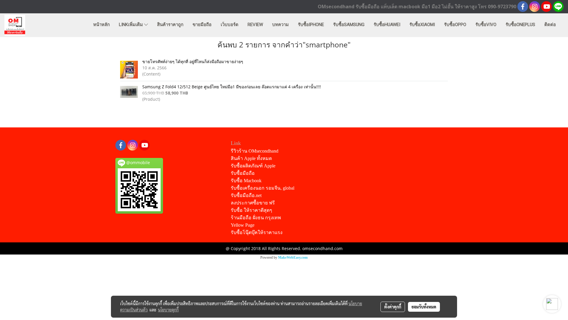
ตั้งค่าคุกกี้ (392, 306)
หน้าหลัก (101, 24)
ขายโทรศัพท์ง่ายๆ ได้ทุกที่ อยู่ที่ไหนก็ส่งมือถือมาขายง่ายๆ (192, 61)
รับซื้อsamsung (348, 24)
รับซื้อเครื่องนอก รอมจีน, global (262, 188)
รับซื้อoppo (455, 24)
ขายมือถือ (202, 24)
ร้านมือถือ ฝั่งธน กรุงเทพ (256, 217)
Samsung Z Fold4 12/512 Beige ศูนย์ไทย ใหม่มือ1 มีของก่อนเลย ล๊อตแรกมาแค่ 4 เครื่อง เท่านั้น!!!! (231, 86)
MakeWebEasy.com (293, 257)
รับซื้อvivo (485, 24)
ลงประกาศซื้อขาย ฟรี (253, 202)
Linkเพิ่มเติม (131, 24)
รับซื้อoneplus (520, 24)
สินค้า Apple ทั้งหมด (251, 158)
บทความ (280, 24)
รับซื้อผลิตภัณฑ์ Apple (253, 165)
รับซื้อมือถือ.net (246, 195)
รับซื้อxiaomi (422, 24)
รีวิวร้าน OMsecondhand (254, 150)
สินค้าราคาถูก (170, 24)
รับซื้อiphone (311, 24)
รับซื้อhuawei (387, 24)
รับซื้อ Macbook (246, 180)
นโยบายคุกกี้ (168, 309)
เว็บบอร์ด (229, 24)
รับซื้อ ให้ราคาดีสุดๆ (251, 210)
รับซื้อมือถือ (243, 173)
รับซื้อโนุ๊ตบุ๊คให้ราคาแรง (257, 232)
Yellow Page (242, 225)
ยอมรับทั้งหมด (424, 306)
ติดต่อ (550, 24)
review (255, 24)
